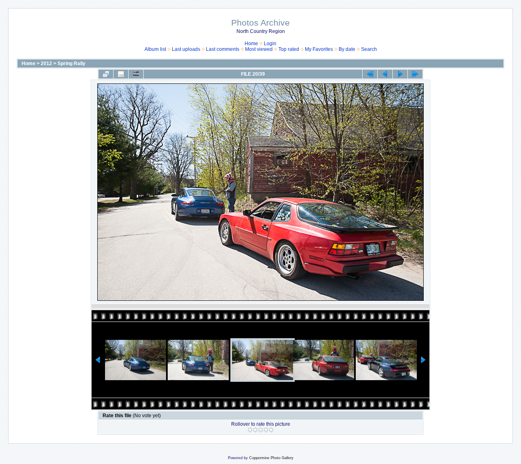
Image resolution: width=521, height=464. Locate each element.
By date (347, 49)
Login (270, 43)
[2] (255, 430)
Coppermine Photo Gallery (271, 458)
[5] (271, 430)
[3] (260, 430)
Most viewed (259, 49)
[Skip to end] (415, 74)
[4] (266, 430)
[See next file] (400, 74)
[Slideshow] (136, 74)
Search (369, 49)
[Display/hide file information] (121, 74)
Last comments (222, 49)
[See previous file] (385, 74)
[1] (250, 430)
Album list (155, 49)
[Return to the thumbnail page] (106, 74)
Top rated (288, 49)
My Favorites (319, 49)
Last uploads (186, 49)
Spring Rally (71, 63)
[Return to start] (370, 74)
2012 (46, 63)
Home (251, 43)
